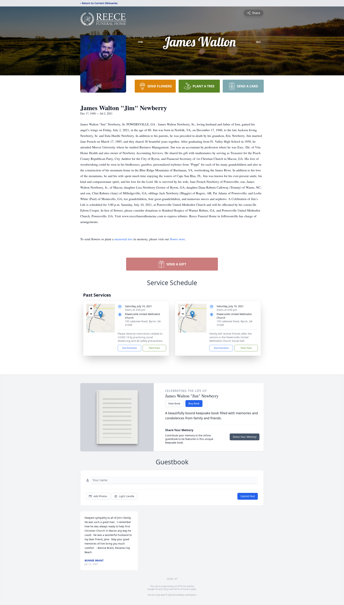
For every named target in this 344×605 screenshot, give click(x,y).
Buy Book (193, 403)
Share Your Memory (244, 436)
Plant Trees (154, 348)
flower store (177, 239)
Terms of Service (181, 589)
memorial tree (123, 239)
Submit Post (247, 496)
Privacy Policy (162, 589)
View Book (174, 403)
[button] (100, 314)
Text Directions (129, 348)
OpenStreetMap (176, 594)
